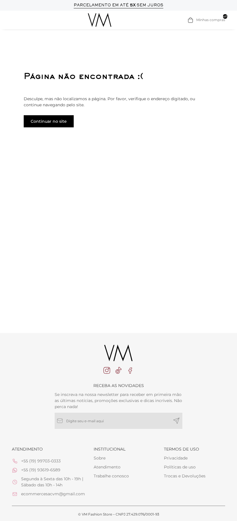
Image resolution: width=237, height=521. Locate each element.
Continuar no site (49, 121)
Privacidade (176, 458)
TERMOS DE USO (181, 449)
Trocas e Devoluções (184, 476)
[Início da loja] (99, 20)
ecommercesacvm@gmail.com (53, 493)
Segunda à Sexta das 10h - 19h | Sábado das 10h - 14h (52, 481)
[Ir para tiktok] (118, 370)
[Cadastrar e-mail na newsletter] (176, 421)
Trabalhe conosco (111, 476)
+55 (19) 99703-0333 (41, 461)
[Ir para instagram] (106, 370)
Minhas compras (210, 19)
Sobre (99, 458)
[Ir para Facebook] (130, 370)
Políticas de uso (180, 467)
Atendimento (107, 467)
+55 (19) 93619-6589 (40, 469)
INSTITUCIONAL (109, 449)
